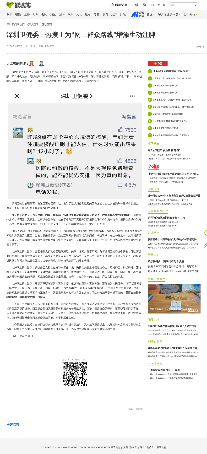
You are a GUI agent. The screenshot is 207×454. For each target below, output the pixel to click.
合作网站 (189, 14)
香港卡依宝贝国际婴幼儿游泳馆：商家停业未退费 (174, 266)
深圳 (9, 14)
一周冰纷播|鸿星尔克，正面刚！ (165, 370)
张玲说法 (153, 319)
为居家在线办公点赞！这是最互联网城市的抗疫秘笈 (170, 158)
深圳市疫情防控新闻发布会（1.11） (167, 217)
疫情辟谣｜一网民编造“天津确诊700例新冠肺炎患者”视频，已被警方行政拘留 (174, 239)
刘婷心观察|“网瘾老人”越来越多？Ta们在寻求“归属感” (174, 348)
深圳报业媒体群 (168, 14)
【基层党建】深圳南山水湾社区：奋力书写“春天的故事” (172, 178)
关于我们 (115, 447)
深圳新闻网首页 (15, 24)
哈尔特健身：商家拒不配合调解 (166, 261)
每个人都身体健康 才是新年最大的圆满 (164, 155)
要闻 (44, 14)
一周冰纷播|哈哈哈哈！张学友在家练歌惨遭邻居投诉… (171, 378)
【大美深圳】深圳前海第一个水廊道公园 (165, 182)
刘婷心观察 (155, 341)
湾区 (53, 14)
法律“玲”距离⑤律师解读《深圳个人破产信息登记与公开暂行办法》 (174, 326)
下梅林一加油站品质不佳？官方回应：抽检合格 (168, 200)
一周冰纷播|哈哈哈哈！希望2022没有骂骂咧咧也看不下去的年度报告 (174, 374)
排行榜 (157, 63)
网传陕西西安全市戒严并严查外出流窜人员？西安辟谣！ (172, 248)
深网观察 (153, 143)
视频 (18, 14)
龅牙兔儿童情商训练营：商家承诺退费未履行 (174, 271)
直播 (27, 14)
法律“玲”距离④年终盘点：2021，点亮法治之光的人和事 (172, 330)
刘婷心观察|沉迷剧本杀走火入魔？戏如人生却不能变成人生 (173, 352)
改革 (88, 14)
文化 (79, 14)
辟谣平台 (153, 232)
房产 (114, 14)
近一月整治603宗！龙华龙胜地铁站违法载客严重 (174, 195)
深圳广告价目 (147, 447)
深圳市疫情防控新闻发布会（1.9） (163, 226)
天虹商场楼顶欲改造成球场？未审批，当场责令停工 (170, 204)
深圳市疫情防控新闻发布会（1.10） (163, 222)
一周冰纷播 (155, 363)
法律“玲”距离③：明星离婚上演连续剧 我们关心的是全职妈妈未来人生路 (174, 334)
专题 (97, 14)
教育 (105, 14)
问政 (70, 14)
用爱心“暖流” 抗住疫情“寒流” (164, 150)
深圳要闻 (47, 24)
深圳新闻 (33, 24)
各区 (150, 14)
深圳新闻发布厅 (158, 211)
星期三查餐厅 (156, 279)
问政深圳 (153, 189)
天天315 (153, 254)
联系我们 (161, 447)
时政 (35, 14)
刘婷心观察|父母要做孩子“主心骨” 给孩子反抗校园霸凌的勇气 (174, 356)
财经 (123, 14)
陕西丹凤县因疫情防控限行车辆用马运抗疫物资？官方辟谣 (173, 244)
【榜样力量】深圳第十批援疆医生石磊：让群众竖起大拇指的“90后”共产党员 (174, 173)
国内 (62, 14)
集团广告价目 (130, 447)
